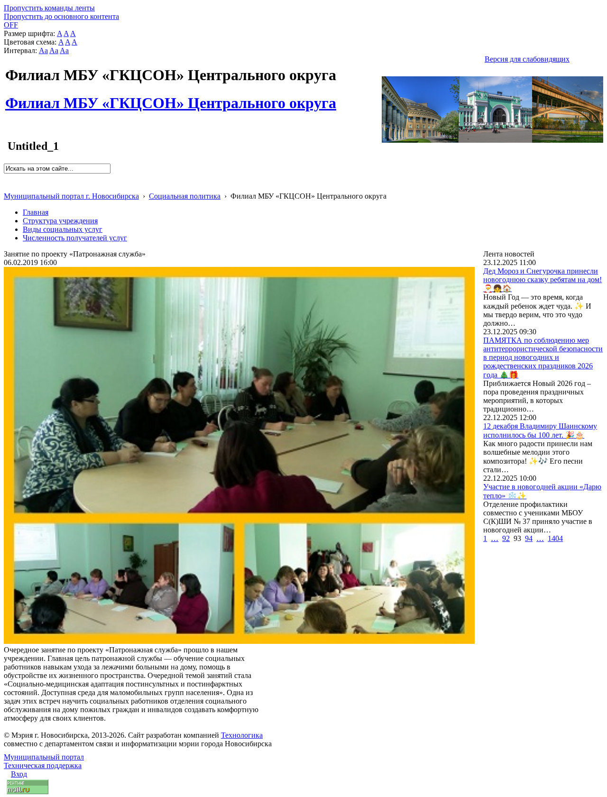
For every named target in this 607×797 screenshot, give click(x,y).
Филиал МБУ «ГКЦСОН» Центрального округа (170, 97)
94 (529, 538)
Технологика (242, 735)
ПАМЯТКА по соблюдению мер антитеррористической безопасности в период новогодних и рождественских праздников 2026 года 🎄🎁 (543, 357)
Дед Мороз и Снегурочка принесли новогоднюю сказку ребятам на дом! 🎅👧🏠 (542, 280)
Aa (43, 50)
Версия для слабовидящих (527, 59)
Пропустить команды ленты (49, 8)
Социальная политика (185, 196)
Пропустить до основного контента (61, 16)
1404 (555, 538)
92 (506, 538)
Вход (19, 774)
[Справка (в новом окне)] (8, 186)
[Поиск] (7, 177)
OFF (11, 25)
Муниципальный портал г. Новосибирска (71, 196)
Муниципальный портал (44, 757)
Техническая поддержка (43, 765)
